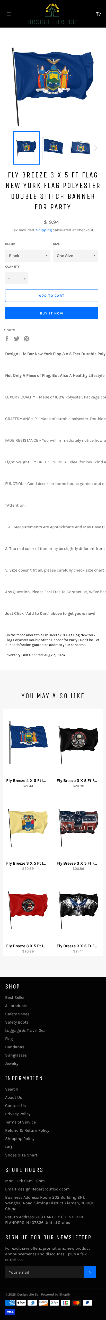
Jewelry (11, 1063)
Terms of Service (20, 1122)
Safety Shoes (17, 1013)
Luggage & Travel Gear (26, 1030)
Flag (9, 1038)
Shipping (44, 230)
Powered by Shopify (55, 1294)
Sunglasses (16, 1055)
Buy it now (52, 313)
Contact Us (15, 1105)
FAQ (8, 1146)
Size (56, 244)
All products (16, 1005)
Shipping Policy (19, 1138)
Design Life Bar (28, 1294)
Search (11, 1089)
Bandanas (14, 1046)
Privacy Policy (17, 1113)
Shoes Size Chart (21, 1155)
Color (10, 244)
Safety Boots (17, 1022)
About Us (13, 1097)
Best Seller (15, 997)
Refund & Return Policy (27, 1130)
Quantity (12, 266)
